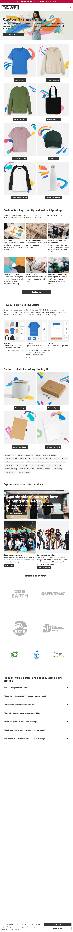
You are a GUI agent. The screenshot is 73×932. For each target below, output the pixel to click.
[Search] (66, 7)
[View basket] (69, 7)
